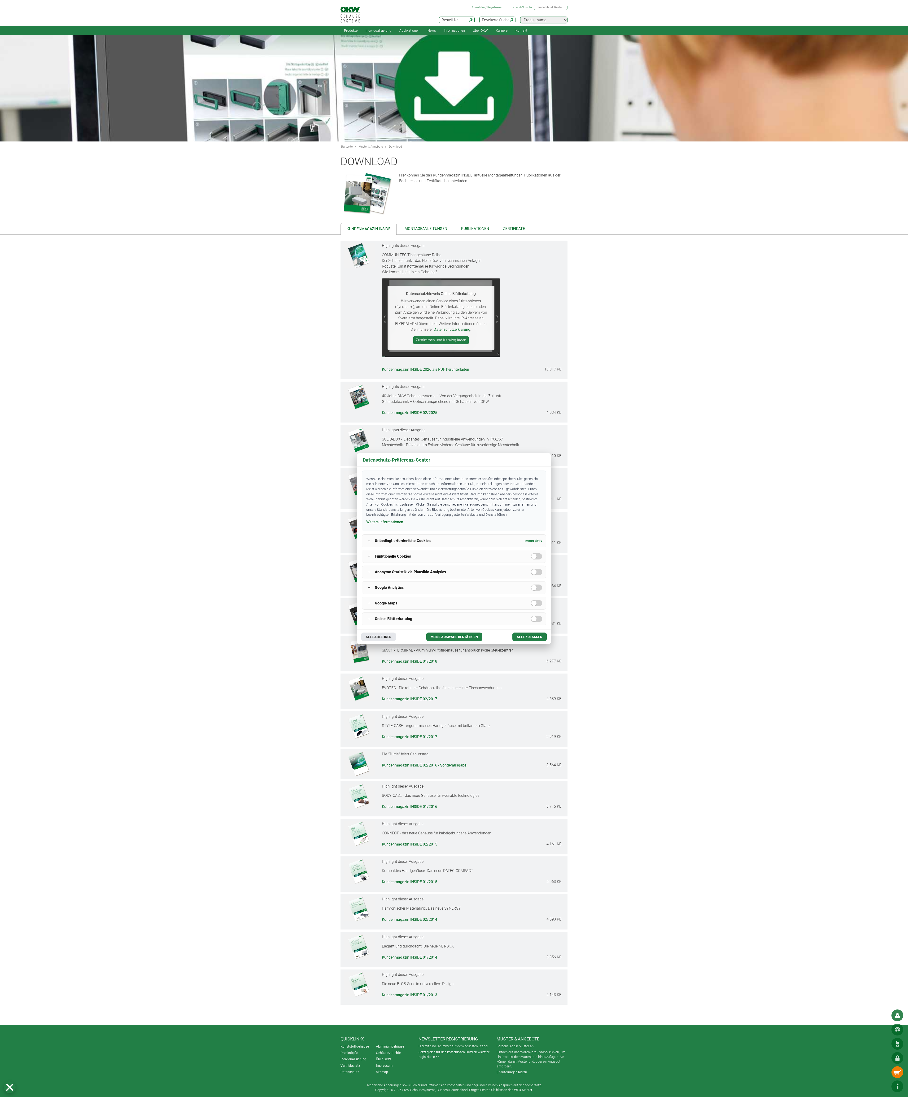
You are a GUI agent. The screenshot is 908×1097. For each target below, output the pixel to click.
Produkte (351, 30)
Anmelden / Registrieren (487, 7)
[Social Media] (897, 1044)
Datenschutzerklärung (452, 329)
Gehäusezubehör (388, 1053)
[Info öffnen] (897, 1086)
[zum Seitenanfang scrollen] (883, 1086)
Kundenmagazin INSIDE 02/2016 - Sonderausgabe (424, 765)
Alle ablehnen (379, 637)
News (432, 30)
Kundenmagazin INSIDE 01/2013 (409, 995)
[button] (10, 1087)
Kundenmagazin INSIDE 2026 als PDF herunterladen (425, 369)
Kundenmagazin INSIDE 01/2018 (409, 661)
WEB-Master (523, 1090)
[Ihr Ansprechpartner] (897, 1015)
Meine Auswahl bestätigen (454, 637)
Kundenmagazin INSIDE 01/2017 (409, 737)
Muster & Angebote (371, 146)
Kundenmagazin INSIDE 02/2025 (409, 412)
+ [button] (369, 540)
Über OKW (383, 1059)
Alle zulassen (529, 637)
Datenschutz (349, 1072)
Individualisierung (378, 30)
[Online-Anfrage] (897, 1029)
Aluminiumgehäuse (390, 1046)
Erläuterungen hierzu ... (514, 1072)
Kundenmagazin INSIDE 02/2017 (409, 699)
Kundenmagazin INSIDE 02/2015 (409, 844)
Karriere (501, 30)
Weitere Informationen (384, 522)
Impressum (384, 1065)
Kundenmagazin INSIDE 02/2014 (409, 919)
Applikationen (409, 30)
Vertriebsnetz (350, 1065)
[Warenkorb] (897, 1072)
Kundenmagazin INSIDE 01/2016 (409, 806)
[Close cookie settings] (10, 1087)
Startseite (346, 146)
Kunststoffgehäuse (354, 1046)
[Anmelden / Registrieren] (897, 1058)
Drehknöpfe (349, 1053)
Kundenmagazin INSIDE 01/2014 (409, 957)
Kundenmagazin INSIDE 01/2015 (409, 882)
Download (395, 146)
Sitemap (382, 1072)
